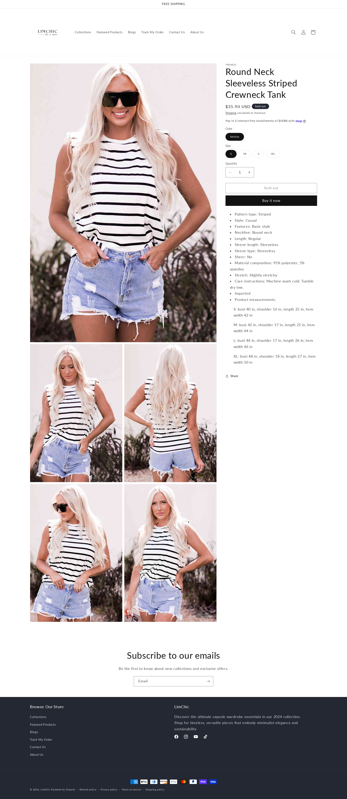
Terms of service (131, 789)
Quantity (231, 163)
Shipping (231, 112)
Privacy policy (109, 789)
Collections (38, 716)
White (237, 138)
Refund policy (88, 789)
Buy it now (271, 201)
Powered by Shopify (63, 789)
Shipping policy (154, 789)
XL (275, 155)
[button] (293, 32)
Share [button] (234, 376)
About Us (36, 754)
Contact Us (38, 747)
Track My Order (41, 739)
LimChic (45, 789)
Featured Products (43, 724)
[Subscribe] (208, 681)
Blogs (34, 731)
